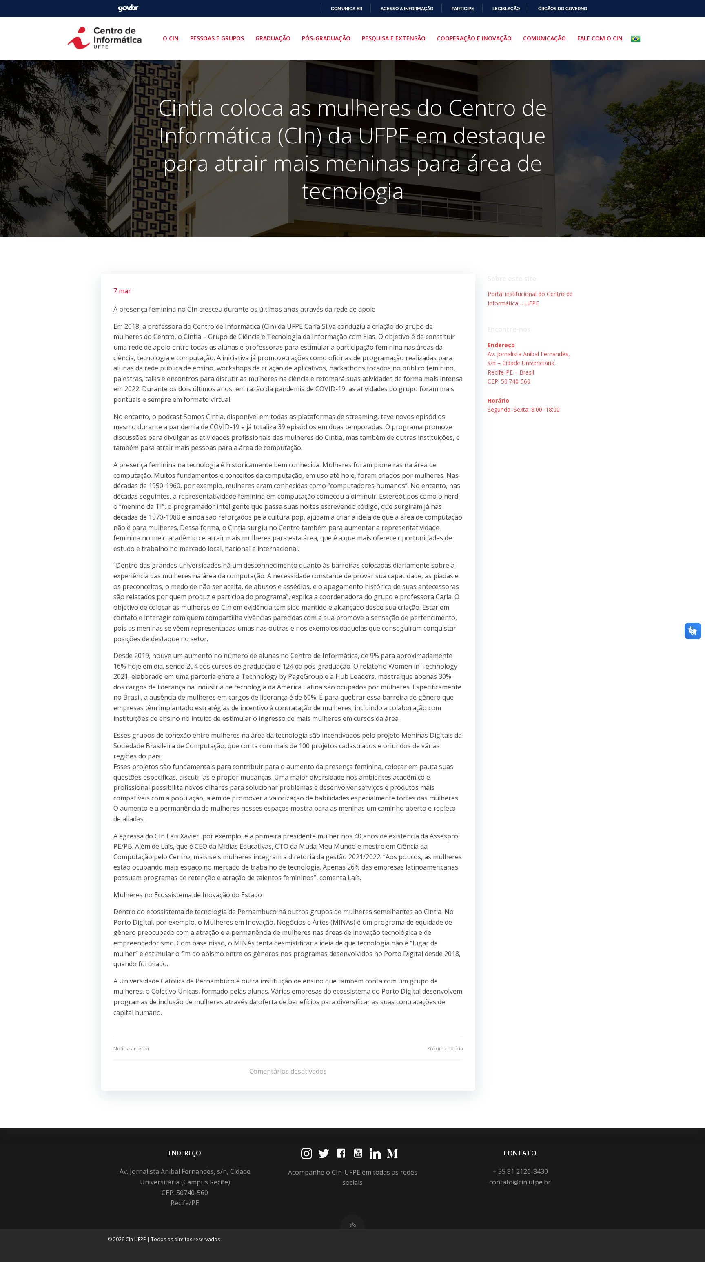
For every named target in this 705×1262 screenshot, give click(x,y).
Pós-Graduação (326, 38)
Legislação (506, 8)
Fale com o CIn (600, 38)
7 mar (122, 290)
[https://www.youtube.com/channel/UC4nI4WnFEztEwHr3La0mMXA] (358, 1153)
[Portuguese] (637, 39)
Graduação (272, 38)
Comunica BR (346, 8)
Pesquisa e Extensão (394, 38)
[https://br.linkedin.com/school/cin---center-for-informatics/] (375, 1153)
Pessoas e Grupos (217, 38)
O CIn (171, 38)
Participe (463, 8)
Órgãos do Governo (562, 8)
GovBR (128, 8)
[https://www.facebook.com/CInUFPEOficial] (340, 1153)
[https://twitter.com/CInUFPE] (323, 1153)
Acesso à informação (407, 8)
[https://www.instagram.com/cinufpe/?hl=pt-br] (306, 1153)
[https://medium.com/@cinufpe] (392, 1153)
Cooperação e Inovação (474, 38)
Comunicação (544, 38)
